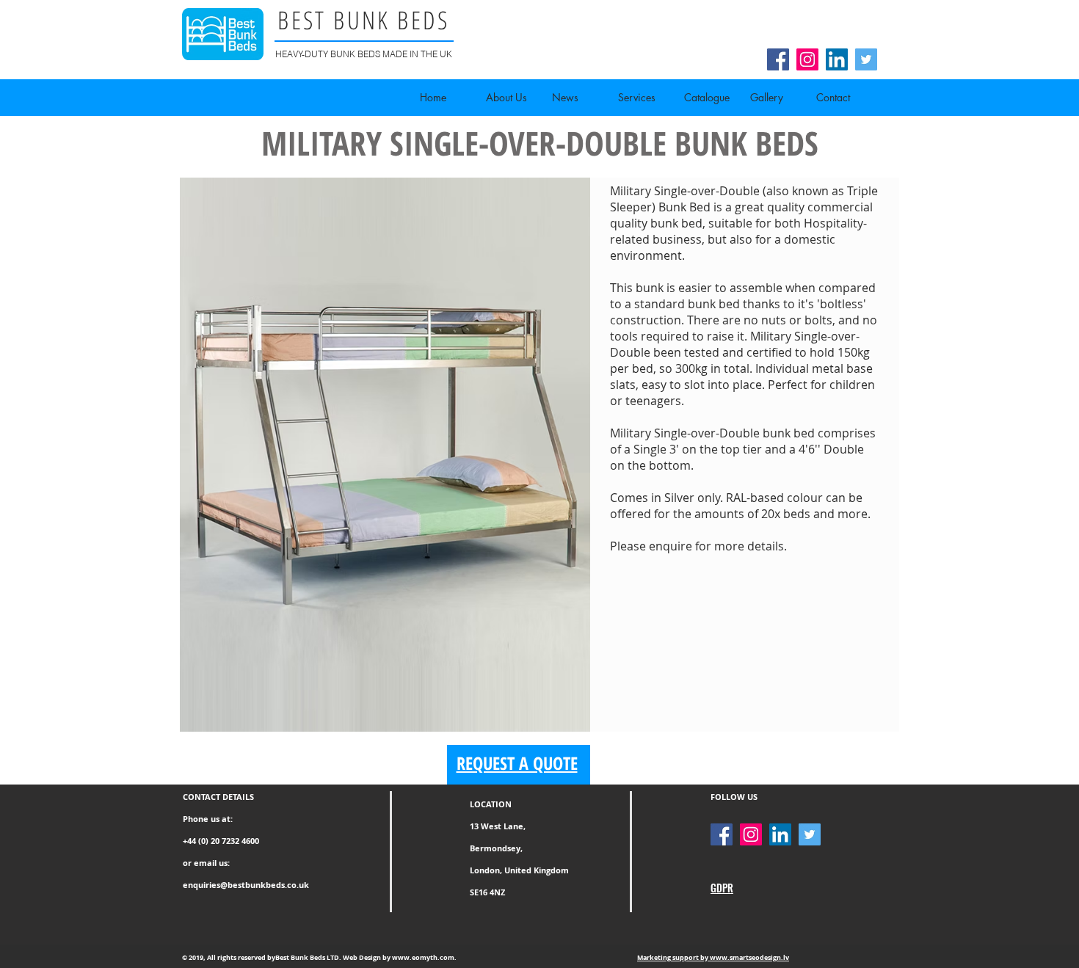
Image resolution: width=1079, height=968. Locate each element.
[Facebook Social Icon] (778, 59)
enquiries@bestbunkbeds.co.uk (246, 884)
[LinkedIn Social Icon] (837, 59)
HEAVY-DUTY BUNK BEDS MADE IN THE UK (363, 53)
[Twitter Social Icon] (866, 59)
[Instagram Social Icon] (807, 59)
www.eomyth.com (423, 957)
